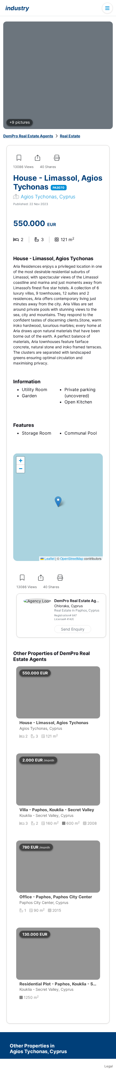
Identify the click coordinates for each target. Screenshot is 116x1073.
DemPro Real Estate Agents (28, 136)
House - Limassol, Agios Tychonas (53, 722)
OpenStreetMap (71, 558)
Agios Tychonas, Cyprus (48, 196)
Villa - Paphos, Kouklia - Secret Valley (56, 809)
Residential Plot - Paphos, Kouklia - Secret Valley (57, 986)
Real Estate (70, 136)
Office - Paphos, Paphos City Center (55, 896)
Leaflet (49, 558)
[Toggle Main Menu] (107, 8)
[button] (58, 501)
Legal (108, 1066)
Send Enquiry (72, 629)
